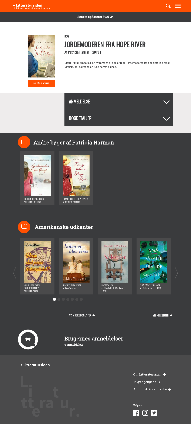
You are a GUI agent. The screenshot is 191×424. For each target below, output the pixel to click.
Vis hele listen (161, 315)
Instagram (145, 413)
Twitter (154, 413)
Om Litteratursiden (147, 374)
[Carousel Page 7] (81, 299)
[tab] (118, 101)
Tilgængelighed (144, 382)
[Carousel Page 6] (76, 299)
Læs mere (33, 199)
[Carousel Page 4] (67, 299)
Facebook (136, 413)
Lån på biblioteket (41, 83)
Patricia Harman (79, 52)
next (176, 273)
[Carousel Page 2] (58, 299)
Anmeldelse (79, 101)
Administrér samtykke (150, 389)
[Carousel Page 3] (63, 299)
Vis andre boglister (80, 315)
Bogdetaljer (80, 118)
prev (14, 273)
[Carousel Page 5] (72, 299)
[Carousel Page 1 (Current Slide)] (54, 299)
